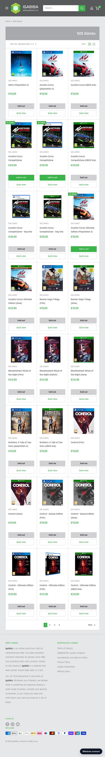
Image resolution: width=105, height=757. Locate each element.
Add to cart (21, 177)
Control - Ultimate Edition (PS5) (52, 587)
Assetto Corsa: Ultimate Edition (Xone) (20, 301)
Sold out (21, 106)
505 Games (12, 80)
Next (90, 625)
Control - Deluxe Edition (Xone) (82, 515)
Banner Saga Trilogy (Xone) (81, 301)
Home (7, 21)
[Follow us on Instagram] (12, 724)
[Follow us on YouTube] (18, 724)
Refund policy (63, 671)
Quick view (21, 113)
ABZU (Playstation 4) (18, 84)
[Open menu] (6, 8)
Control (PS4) (77, 442)
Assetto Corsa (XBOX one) (83, 84)
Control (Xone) (15, 513)
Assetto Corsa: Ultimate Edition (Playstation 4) (82, 229)
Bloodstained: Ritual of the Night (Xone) (82, 372)
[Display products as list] (94, 44)
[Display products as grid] (89, 44)
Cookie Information (66, 666)
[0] (97, 8)
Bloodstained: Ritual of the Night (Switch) (51, 372)
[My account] (91, 8)
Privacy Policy (63, 662)
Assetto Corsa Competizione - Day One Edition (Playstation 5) (20, 230)
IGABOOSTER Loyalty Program (71, 653)
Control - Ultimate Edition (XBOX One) (83, 587)
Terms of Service (65, 648)
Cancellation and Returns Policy (72, 657)
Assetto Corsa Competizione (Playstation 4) (15, 158)
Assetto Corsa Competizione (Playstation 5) (47, 158)
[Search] (81, 8)
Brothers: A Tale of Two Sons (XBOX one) (51, 444)
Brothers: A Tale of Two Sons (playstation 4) (19, 444)
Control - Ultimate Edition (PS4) (20, 587)
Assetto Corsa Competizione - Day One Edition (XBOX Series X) (51, 230)
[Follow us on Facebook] (7, 724)
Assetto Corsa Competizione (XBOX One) (83, 158)
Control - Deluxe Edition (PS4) (51, 515)
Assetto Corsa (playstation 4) (47, 86)
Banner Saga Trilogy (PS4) (49, 301)
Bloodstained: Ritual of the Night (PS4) (19, 372)
